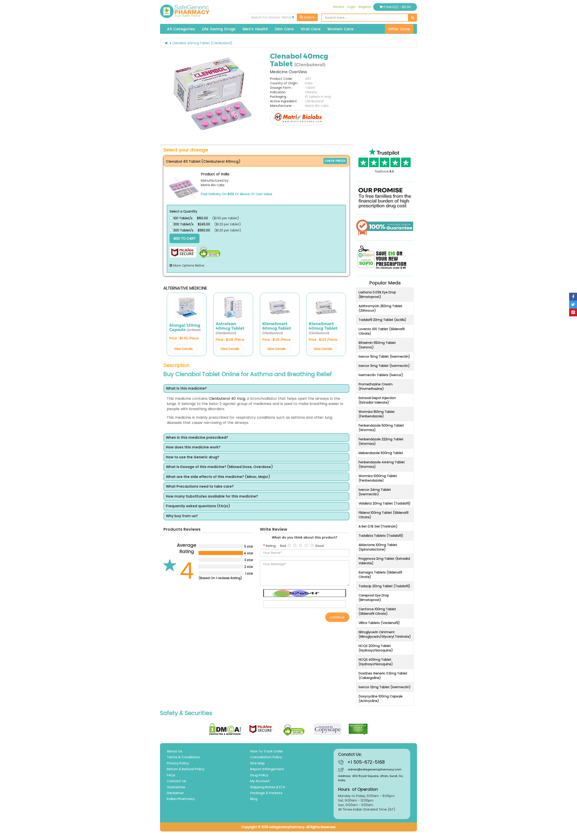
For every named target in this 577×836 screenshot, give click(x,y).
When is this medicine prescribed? (197, 438)
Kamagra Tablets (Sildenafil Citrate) (380, 574)
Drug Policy (259, 775)
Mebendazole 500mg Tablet (381, 453)
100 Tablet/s (182, 218)
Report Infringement (267, 769)
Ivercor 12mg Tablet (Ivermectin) (385, 687)
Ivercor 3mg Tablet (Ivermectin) (384, 365)
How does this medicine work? (193, 447)
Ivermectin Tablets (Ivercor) (381, 375)
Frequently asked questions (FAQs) (198, 506)
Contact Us (176, 781)
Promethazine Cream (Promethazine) (376, 386)
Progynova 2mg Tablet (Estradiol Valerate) (384, 560)
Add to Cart (184, 238)
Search (309, 17)
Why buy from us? (182, 516)
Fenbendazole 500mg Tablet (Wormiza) (381, 427)
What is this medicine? (186, 389)
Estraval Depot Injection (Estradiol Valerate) (377, 400)
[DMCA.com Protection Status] (225, 729)
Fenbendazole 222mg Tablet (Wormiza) (381, 441)
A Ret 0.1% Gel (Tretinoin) (378, 526)
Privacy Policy (178, 763)
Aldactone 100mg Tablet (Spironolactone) (378, 547)
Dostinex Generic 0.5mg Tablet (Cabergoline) (383, 675)
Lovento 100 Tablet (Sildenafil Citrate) (382, 331)
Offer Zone (399, 29)
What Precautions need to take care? (200, 487)
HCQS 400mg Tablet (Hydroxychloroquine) (376, 661)
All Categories (181, 29)
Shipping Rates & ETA (267, 787)
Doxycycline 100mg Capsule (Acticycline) (381, 698)
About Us (174, 751)
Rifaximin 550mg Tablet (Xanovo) (377, 344)
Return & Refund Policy (185, 769)
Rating (271, 546)
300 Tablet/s (182, 230)
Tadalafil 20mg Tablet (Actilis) (382, 319)
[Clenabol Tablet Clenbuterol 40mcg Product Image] (213, 93)
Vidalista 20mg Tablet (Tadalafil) (384, 503)
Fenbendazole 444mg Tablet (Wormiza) (382, 464)
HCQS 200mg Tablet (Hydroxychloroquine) (376, 648)
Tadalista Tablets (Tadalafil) (381, 535)
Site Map (257, 763)
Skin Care (284, 29)
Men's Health (255, 29)
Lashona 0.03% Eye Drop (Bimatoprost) (377, 294)
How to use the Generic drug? (192, 457)
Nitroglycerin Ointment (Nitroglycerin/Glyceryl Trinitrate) (385, 634)
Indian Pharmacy (181, 798)
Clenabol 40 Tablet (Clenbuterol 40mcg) (203, 161)
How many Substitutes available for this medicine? (212, 496)
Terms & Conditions (183, 757)
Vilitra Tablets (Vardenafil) (379, 623)
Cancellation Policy (266, 757)
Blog (253, 798)
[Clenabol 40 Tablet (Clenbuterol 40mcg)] (184, 187)
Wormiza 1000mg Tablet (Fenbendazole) (378, 478)
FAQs (171, 775)
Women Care (340, 29)
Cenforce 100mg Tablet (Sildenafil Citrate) (377, 611)
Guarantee (176, 787)
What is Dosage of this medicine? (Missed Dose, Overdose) (219, 467)
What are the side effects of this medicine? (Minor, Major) (218, 477)
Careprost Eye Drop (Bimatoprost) (374, 597)
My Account (260, 781)
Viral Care (311, 29)
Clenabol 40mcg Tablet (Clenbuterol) (202, 43)
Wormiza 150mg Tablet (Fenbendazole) (377, 413)
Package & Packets (266, 792)
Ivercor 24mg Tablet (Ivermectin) (375, 491)
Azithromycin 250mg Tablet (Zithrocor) (380, 308)
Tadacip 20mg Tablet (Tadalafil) (384, 586)
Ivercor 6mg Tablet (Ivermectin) (384, 356)
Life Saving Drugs (219, 29)
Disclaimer (175, 792)
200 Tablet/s (182, 224)
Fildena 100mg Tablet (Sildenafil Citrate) (383, 514)
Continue (337, 617)
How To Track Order (266, 751)
